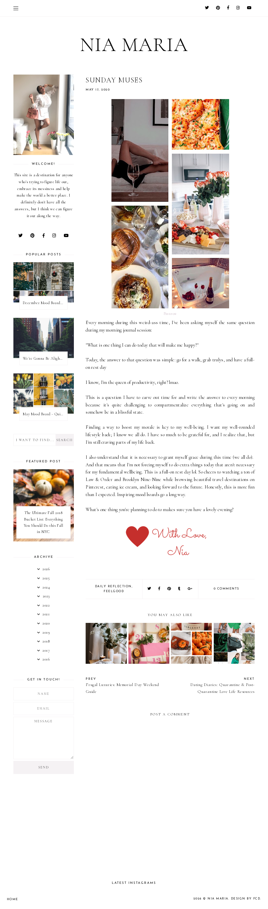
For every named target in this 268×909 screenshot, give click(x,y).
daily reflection (113, 586)
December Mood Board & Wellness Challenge (45, 302)
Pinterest (170, 313)
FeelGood (114, 591)
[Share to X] (149, 589)
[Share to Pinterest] (169, 589)
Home (12, 899)
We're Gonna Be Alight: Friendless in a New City (45, 358)
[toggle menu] (15, 8)
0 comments (226, 588)
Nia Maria (134, 45)
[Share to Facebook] (159, 589)
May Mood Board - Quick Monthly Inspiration (45, 414)
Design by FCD (245, 898)
